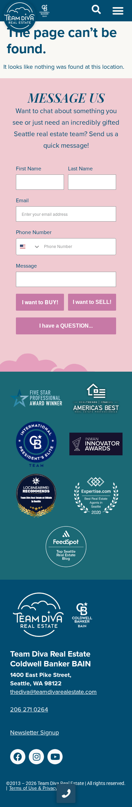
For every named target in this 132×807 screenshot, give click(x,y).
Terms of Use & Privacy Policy (40, 788)
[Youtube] (55, 756)
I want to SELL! (92, 302)
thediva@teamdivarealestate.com (53, 691)
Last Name (80, 168)
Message (26, 266)
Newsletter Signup (34, 732)
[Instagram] (36, 756)
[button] (118, 11)
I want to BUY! (40, 302)
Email (22, 200)
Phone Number (33, 232)
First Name (28, 168)
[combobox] (28, 247)
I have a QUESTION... (66, 326)
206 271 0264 (29, 709)
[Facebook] (17, 756)
